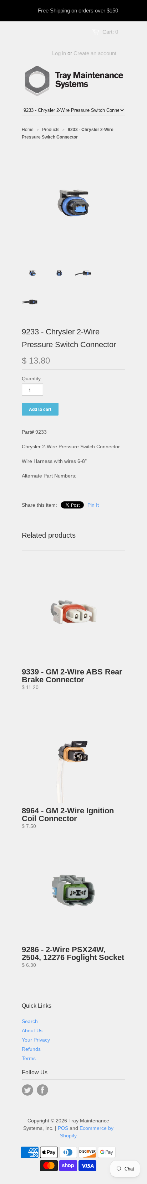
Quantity (31, 378)
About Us (32, 1030)
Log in (59, 53)
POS (63, 1128)
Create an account (95, 53)
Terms (29, 1058)
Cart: (110, 32)
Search (30, 1021)
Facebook (42, 1090)
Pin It (93, 505)
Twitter (27, 1090)
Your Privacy (36, 1040)
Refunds (31, 1049)
